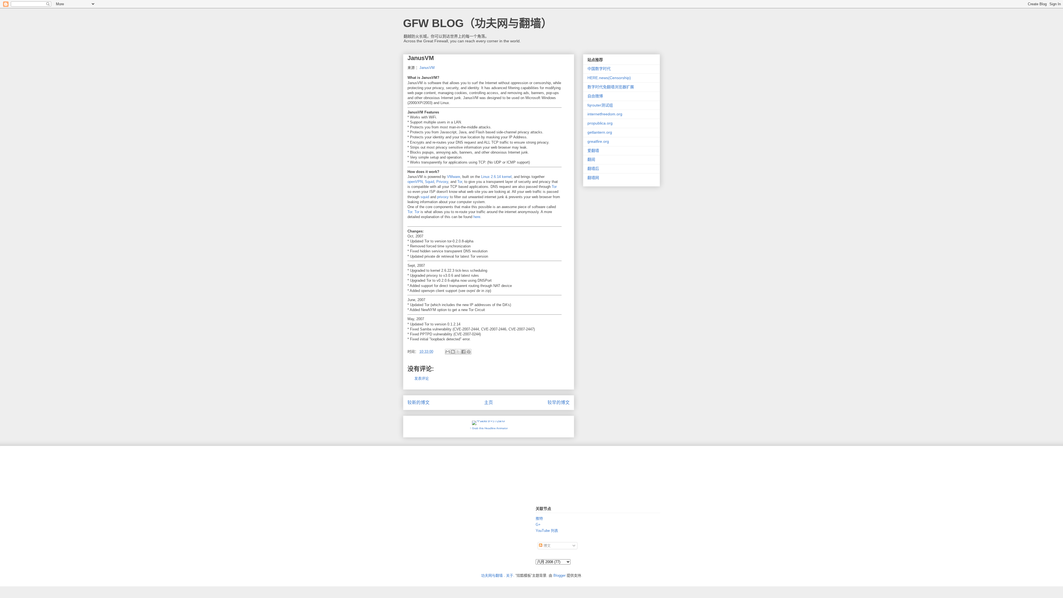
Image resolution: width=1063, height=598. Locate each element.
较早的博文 (559, 402)
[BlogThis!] (453, 351)
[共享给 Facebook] (463, 351)
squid (424, 197)
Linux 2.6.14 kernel (496, 177)
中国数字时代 (599, 68)
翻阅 (591, 159)
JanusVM (427, 68)
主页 (488, 402)
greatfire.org (598, 141)
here (476, 217)
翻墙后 (593, 168)
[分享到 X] (458, 351)
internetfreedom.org (604, 114)
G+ (538, 524)
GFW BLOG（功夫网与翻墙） (477, 23)
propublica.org (600, 123)
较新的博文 (418, 402)
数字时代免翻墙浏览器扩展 (610, 87)
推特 (539, 518)
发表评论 (421, 378)
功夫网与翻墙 (492, 575)
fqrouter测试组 (600, 105)
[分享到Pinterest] (468, 351)
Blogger (559, 575)
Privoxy (442, 182)
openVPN (415, 182)
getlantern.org (599, 132)
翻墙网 (593, 177)
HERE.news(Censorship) (609, 78)
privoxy (443, 197)
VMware (453, 177)
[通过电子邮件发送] (447, 351)
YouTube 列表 (547, 531)
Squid (429, 182)
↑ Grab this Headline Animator (489, 428)
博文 (546, 545)
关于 (509, 575)
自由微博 (595, 96)
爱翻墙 (593, 150)
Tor (459, 182)
